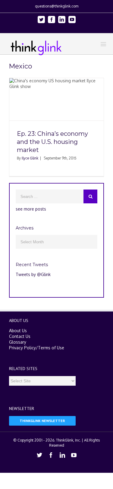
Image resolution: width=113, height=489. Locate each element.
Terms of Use (51, 347)
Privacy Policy (22, 347)
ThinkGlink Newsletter (42, 420)
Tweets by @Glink (33, 274)
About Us (18, 330)
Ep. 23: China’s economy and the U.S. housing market (52, 141)
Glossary (17, 342)
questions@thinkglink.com (56, 6)
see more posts (31, 208)
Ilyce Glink (30, 158)
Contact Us (19, 336)
